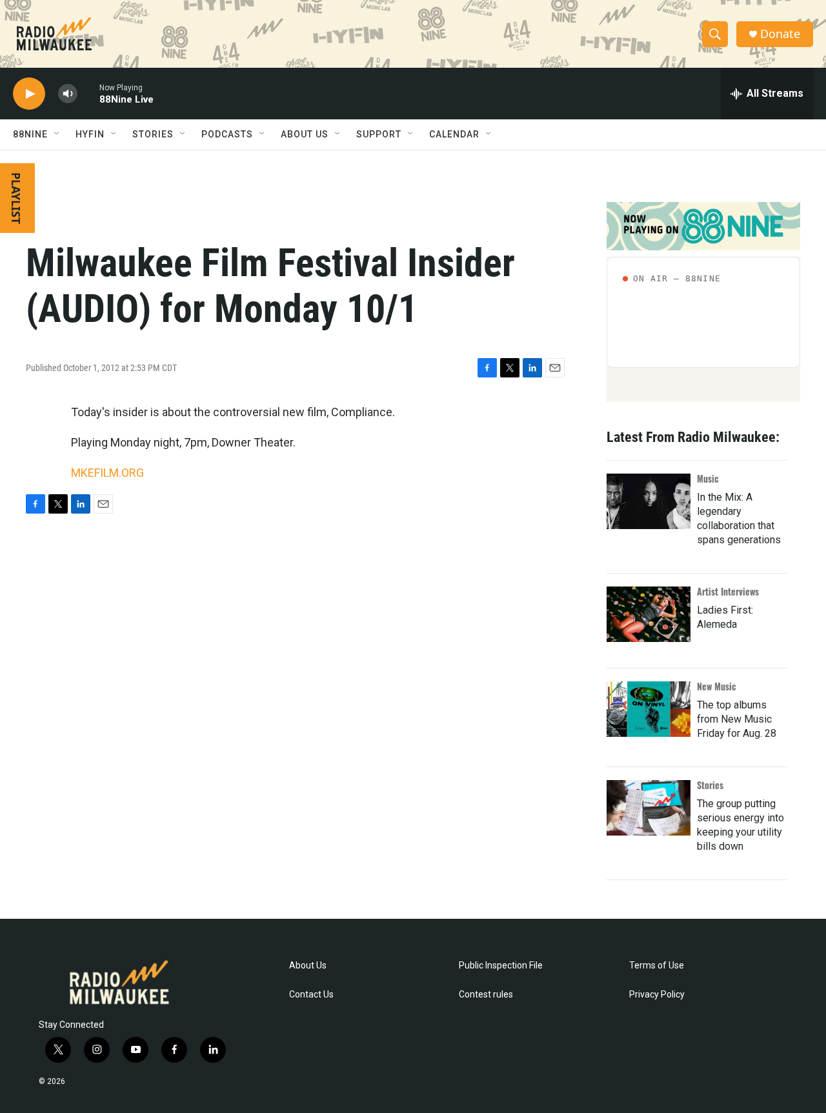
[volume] (68, 93)
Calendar (454, 134)
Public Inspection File (501, 965)
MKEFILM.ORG (107, 472)
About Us (308, 965)
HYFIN (90, 134)
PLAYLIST (16, 198)
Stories (710, 785)
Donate (780, 34)
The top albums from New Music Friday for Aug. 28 (736, 719)
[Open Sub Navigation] (57, 134)
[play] (29, 93)
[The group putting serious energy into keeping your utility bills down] (648, 808)
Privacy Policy (657, 994)
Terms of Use (656, 965)
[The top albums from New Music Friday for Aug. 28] (648, 709)
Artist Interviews (728, 591)
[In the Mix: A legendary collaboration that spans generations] (648, 501)
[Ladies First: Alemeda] (648, 614)
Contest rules (486, 994)
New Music (716, 686)
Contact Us (311, 994)
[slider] (88, 93)
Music (708, 478)
